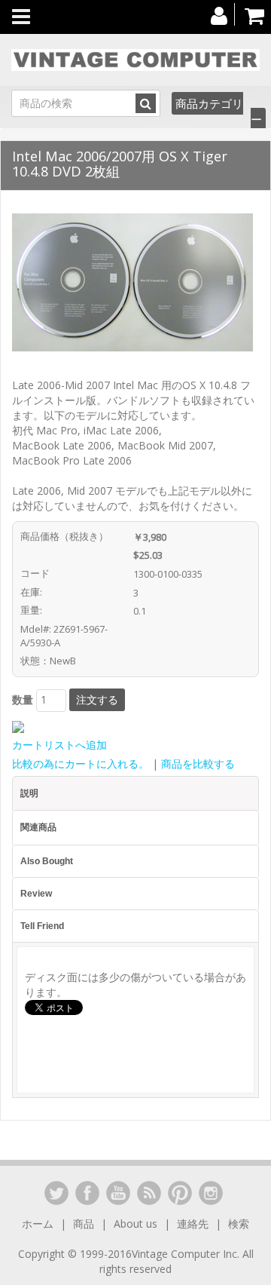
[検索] (146, 103)
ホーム (39, 1223)
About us (135, 1223)
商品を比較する (198, 763)
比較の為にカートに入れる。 (80, 763)
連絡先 (193, 1223)
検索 (238, 1223)
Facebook (87, 1193)
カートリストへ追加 (59, 745)
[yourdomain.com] (135, 60)
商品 (83, 1223)
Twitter (56, 1193)
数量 (22, 699)
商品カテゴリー (218, 111)
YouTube (118, 1193)
